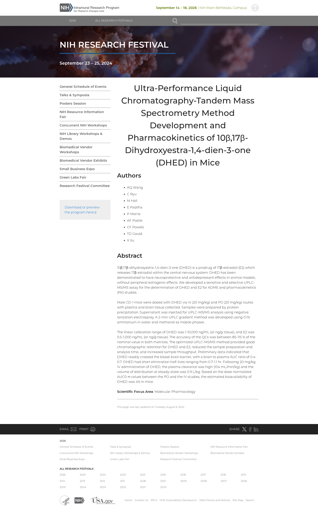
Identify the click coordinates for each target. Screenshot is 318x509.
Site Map (238, 500)
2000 (163, 487)
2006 (244, 481)
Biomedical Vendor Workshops (76, 149)
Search (250, 500)
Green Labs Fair (73, 177)
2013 (82, 481)
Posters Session (73, 103)
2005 (63, 487)
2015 (243, 474)
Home (128, 500)
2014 (62, 481)
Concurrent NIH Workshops (83, 125)
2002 (123, 487)
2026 (72, 20)
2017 (203, 474)
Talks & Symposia (74, 95)
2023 (123, 474)
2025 (82, 474)
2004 (83, 487)
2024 (103, 474)
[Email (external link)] (255, 7)
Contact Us (141, 500)
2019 (163, 474)
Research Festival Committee (85, 186)
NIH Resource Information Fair (82, 114)
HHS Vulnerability (178, 500)
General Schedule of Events (83, 87)
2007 (224, 481)
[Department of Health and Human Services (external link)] (65, 500)
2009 (183, 481)
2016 (223, 474)
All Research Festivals (113, 20)
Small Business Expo (77, 169)
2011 (122, 481)
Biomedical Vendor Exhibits (83, 161)
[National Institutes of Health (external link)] (79, 500)
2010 (163, 481)
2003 (103, 487)
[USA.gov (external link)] (102, 500)
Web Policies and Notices (214, 500)
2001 (143, 487)
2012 (102, 481)
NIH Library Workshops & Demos (81, 136)
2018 (183, 474)
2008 (204, 481)
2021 (142, 474)
